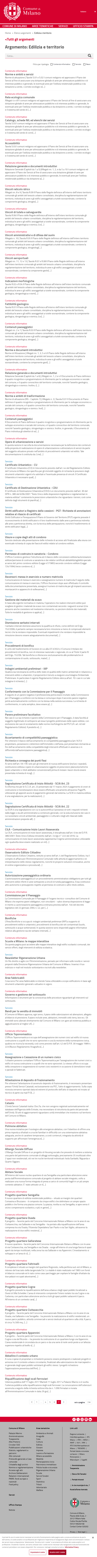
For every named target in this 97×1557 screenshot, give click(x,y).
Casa (38, 1439)
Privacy (73, 1531)
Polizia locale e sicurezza (46, 1467)
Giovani (39, 1447)
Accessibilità (12, 143)
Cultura (39, 1441)
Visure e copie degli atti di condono (25, 537)
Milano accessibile (44, 1456)
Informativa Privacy (72, 1547)
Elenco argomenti (22, 32)
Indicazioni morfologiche (19, 281)
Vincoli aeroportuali (16, 258)
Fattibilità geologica (17, 304)
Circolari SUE (14, 1444)
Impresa (39, 1450)
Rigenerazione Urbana (45, 1470)
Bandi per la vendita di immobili (23, 1011)
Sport (38, 1478)
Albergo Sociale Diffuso (19, 1149)
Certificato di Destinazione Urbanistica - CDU (31, 488)
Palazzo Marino (15, 1433)
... (41, 1402)
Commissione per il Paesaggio (22, 895)
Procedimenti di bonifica (19, 645)
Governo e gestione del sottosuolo (25, 994)
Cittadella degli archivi (18, 1464)
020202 (85, 1526)
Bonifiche (10, 918)
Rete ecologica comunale (20, 97)
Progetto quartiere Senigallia (22, 1195)
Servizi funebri (42, 1476)
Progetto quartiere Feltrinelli (22, 1264)
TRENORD (81, 1448)
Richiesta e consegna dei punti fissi (25, 760)
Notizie (12, 1510)
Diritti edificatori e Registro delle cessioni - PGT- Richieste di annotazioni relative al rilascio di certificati (48, 512)
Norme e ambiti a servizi (19, 74)
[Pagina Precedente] (31, 1402)
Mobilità (39, 1458)
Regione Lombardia (77, 1434)
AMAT (72, 1442)
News (88, 64)
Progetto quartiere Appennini (22, 1333)
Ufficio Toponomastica (18, 1034)
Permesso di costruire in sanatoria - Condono (31, 554)
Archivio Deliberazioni (18, 1473)
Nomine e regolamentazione (21, 1467)
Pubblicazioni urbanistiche (20, 1447)
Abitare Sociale (14, 1172)
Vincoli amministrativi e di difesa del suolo (30, 235)
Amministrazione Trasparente (16, 1437)
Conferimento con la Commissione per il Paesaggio (35, 691)
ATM (79, 1439)
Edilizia (39, 1444)
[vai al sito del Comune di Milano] (22, 12)
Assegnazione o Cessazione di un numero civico (33, 1057)
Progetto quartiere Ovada (20, 1218)
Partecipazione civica (45, 1461)
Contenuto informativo (61, 64)
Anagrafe (40, 1436)
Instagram (86, 1419)
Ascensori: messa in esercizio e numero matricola (34, 577)
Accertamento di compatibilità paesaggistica (31, 737)
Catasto (9, 1103)
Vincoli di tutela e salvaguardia (23, 212)
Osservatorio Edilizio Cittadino (23, 852)
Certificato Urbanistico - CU (21, 465)
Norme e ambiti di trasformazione (25, 396)
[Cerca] (89, 55)
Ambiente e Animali (44, 1433)
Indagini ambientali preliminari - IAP (26, 668)
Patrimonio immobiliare (46, 1464)
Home (8, 32)
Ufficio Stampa (83, 26)
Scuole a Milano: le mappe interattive (27, 941)
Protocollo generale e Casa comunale (20, 1460)
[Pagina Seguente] (63, 1402)
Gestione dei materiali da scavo (23, 600)
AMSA (85, 1439)
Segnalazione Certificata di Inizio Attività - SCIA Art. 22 (37, 806)
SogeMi (84, 1459)
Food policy (13, 1484)
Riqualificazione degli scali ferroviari (26, 1379)
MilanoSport (74, 1459)
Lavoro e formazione (45, 1453)
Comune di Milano (15, 26)
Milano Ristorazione (77, 1455)
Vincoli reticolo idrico (17, 189)
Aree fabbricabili (14, 978)
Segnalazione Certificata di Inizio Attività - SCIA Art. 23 (37, 783)
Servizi (63, 26)
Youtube (82, 1419)
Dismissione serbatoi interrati (22, 622)
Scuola (39, 1473)
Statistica (40, 1481)
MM (84, 1442)
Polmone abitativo (16, 1126)
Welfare (39, 1490)
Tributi (39, 1484)
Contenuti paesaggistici (19, 327)
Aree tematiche (42, 26)
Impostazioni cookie (37, 1552)
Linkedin (90, 1419)
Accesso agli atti (16, 1470)
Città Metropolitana (77, 1437)
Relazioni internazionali (19, 1476)
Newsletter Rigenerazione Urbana (25, 958)
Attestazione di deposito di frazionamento (30, 1080)
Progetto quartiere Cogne (20, 1287)
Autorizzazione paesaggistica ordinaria (28, 875)
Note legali (82, 1531)
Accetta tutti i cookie (57, 1552)
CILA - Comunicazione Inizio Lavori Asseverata (32, 829)
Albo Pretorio (14, 1441)
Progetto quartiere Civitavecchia (24, 1310)
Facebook (74, 1419)
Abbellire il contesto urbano (21, 1356)
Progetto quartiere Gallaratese (23, 1241)
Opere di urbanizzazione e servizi (24, 442)
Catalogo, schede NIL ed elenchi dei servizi (30, 120)
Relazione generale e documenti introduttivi (31, 166)
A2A (78, 1442)
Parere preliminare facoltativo (23, 714)
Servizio (78, 64)
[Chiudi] (93, 1537)
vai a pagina (79, 1402)
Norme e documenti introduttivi (23, 350)
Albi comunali (14, 1456)
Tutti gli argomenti (20, 39)
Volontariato (41, 1487)
